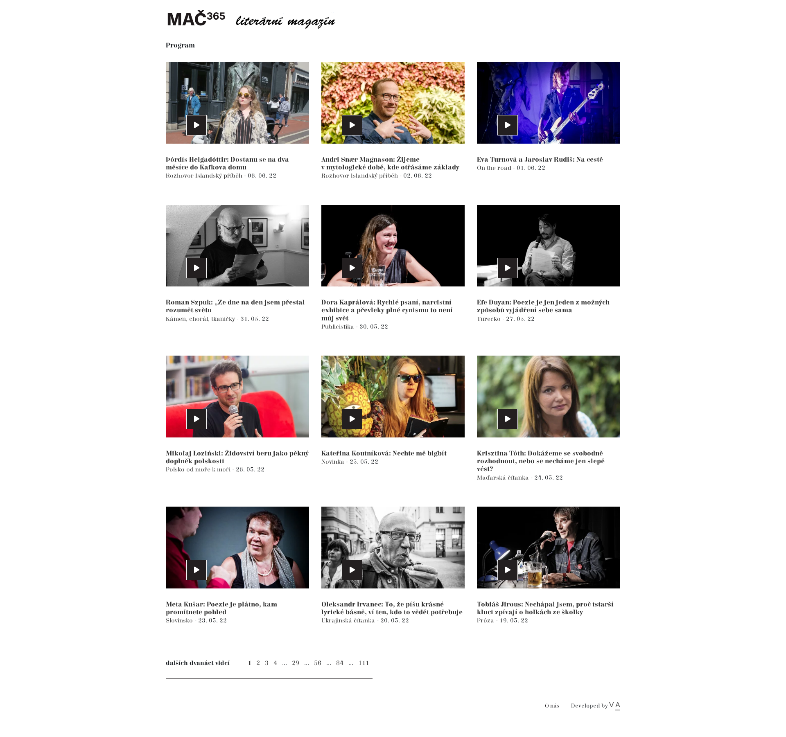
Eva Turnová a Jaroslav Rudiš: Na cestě (540, 159)
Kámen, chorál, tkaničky (201, 319)
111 (363, 663)
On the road (495, 168)
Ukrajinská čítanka (349, 621)
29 (295, 663)
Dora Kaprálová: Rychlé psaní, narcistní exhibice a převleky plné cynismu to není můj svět (387, 310)
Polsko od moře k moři (199, 470)
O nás (552, 706)
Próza (486, 621)
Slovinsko (180, 621)
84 (339, 663)
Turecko (489, 319)
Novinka (333, 462)
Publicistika (338, 327)
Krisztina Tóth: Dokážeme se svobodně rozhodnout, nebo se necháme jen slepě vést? (541, 461)
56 (317, 663)
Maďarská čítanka (504, 478)
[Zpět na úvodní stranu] (258, 18)
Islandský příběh (219, 176)
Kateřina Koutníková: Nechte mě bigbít (384, 453)
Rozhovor (180, 176)
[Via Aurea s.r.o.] (614, 706)
